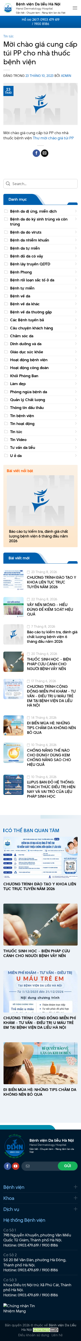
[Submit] (8, 183)
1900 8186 (50, 1245)
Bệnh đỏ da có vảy (26, 256)
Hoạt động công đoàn (29, 367)
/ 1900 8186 (40, 24)
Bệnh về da (20, 296)
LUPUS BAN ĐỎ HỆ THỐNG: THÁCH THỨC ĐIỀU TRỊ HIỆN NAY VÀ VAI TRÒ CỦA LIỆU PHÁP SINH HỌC (51, 789)
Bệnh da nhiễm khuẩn (29, 240)
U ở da (16, 455)
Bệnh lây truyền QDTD (30, 264)
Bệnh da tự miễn (25, 248)
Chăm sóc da (21, 336)
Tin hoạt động (22, 423)
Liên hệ (57, 1335)
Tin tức (8, 36)
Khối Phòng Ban (24, 376)
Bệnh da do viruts (25, 232)
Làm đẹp (18, 383)
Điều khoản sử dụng (33, 1335)
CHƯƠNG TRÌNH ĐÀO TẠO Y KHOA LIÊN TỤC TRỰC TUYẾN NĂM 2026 (51, 582)
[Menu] (75, 7)
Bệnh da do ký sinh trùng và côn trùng (39, 221)
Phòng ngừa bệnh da (28, 392)
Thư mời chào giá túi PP (53, 138)
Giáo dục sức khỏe (26, 352)
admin (66, 75)
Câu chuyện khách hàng (31, 328)
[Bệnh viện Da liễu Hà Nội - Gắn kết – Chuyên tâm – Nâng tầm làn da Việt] (8, 8)
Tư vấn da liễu (22, 447)
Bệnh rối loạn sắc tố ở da (32, 280)
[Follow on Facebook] (7, 1166)
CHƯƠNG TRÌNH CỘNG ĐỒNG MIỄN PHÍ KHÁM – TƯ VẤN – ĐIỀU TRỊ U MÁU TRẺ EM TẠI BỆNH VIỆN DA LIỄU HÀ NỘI (51, 696)
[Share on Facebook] (36, 153)
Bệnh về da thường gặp (31, 312)
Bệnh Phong (21, 272)
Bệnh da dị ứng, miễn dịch (33, 211)
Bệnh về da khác (25, 304)
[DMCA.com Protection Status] (46, 1329)
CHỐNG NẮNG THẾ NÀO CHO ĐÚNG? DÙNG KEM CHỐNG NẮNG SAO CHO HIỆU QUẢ (49, 757)
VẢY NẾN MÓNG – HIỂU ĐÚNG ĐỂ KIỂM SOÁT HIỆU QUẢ (50, 609)
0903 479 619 (49, 19)
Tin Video (18, 439)
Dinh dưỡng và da (25, 344)
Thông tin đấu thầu (27, 407)
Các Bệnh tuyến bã (27, 320)
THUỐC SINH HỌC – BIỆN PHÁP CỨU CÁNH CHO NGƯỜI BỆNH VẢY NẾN (49, 664)
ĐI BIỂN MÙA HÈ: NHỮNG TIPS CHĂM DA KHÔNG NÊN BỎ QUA (51, 728)
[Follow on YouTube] (15, 1166)
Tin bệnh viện (22, 415)
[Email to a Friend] (44, 153)
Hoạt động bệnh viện (28, 360)
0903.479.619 (28, 1245)
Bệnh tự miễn (22, 288)
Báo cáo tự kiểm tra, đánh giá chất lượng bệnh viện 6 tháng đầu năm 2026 (38, 536)
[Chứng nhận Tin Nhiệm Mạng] (20, 1308)
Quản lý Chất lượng (27, 399)
